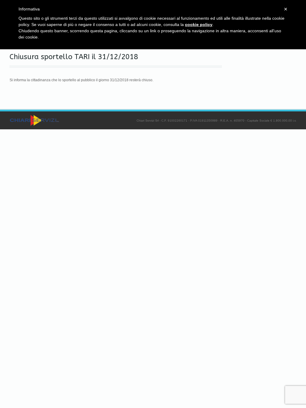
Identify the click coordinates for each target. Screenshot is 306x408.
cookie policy (198, 24)
